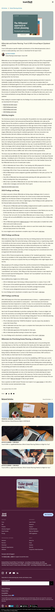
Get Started (48, 514)
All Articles (4, 8)
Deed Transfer (5, 531)
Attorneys (4, 545)
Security (31, 547)
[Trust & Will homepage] (27, 2)
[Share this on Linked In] (9, 393)
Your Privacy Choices (7, 595)
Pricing (3, 533)
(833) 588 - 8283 (9, 556)
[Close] (52, 609)
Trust (3, 522)
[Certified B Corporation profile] (3, 606)
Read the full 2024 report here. (10, 187)
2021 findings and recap (9, 112)
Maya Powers (11, 53)
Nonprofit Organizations (7, 547)
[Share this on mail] (13, 393)
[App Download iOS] (24, 606)
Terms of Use (6, 610)
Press (30, 542)
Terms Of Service (6, 588)
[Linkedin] (17, 573)
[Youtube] (14, 573)
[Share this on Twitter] (6, 394)
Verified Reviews (33, 529)
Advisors (4, 540)
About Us (31, 540)
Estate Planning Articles (16, 8)
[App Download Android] (34, 606)
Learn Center (32, 522)
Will (2, 524)
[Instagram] (3, 573)
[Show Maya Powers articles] (3, 54)
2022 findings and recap (10, 109)
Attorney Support (6, 529)
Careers (31, 545)
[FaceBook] (6, 573)
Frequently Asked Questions (36, 549)
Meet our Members (33, 531)
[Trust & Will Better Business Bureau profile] (11, 606)
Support (31, 526)
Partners (4, 542)
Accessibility (5, 593)
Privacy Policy (5, 591)
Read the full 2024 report (10, 105)
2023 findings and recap (10, 107)
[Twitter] (10, 573)
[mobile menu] (52, 2)
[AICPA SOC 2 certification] (16, 606)
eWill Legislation (33, 533)
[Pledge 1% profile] (6, 606)
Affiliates (4, 549)
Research (31, 524)
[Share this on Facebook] (11, 393)
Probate (4, 526)
